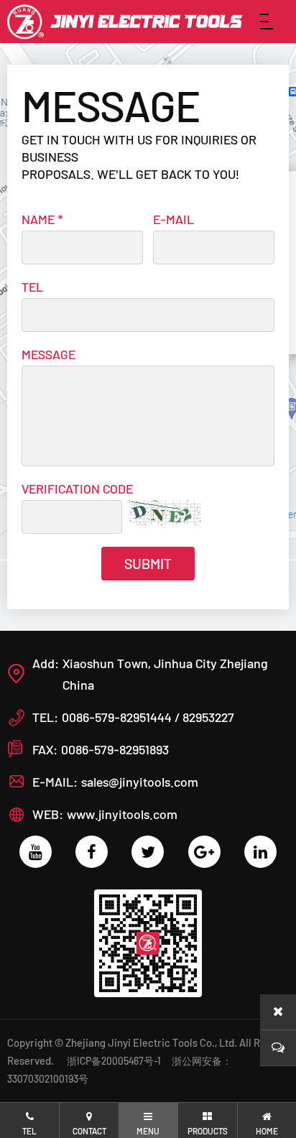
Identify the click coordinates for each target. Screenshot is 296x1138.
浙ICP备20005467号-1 (114, 1061)
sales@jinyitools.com (139, 782)
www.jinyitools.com (122, 814)
